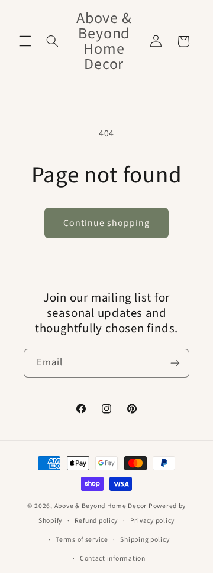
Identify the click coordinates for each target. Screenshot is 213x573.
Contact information (113, 559)
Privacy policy (152, 521)
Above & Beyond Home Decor (101, 506)
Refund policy (96, 521)
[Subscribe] (175, 363)
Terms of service (82, 540)
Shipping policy (144, 540)
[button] (24, 41)
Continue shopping (106, 223)
